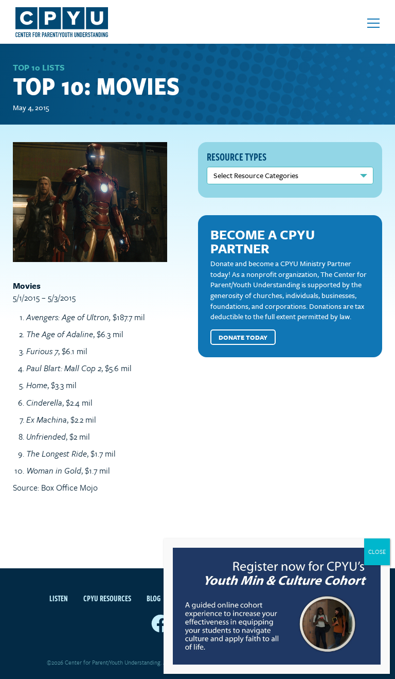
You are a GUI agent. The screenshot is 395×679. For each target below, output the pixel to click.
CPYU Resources (107, 598)
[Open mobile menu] (373, 23)
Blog (153, 598)
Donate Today (243, 337)
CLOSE (377, 551)
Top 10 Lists (39, 67)
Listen (58, 598)
